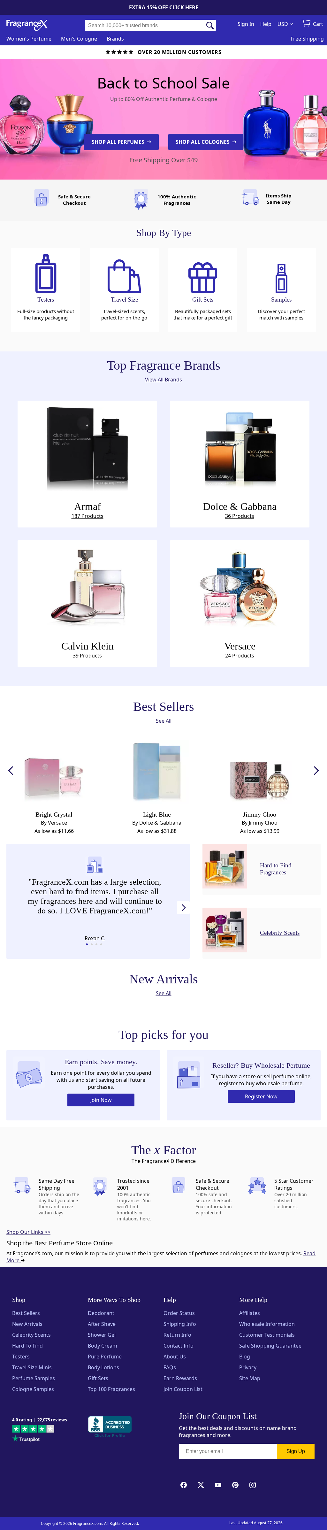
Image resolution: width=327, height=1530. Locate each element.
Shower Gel (102, 1334)
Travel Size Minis (32, 1367)
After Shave (102, 1323)
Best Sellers (26, 1313)
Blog (244, 1356)
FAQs (170, 1367)
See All (163, 720)
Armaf (87, 510)
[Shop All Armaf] (87, 447)
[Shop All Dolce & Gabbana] (239, 447)
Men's (79, 38)
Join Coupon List (183, 1389)
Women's (28, 38)
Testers (21, 1356)
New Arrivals (27, 1323)
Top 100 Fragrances (111, 1389)
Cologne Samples (33, 1389)
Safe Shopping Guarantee (270, 1345)
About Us (175, 1356)
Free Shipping (307, 38)
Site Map (249, 1378)
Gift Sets (98, 1378)
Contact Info (179, 1345)
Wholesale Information (267, 1323)
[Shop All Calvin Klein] (87, 587)
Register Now (261, 1096)
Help (265, 23)
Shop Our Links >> (28, 1231)
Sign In (246, 23)
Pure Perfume (105, 1356)
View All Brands (163, 379)
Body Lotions (103, 1367)
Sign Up (295, 1451)
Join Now (101, 1099)
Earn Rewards (180, 1378)
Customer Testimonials (267, 1334)
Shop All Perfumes (119, 141)
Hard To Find (27, 1345)
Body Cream (102, 1345)
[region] (95, 900)
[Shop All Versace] (239, 587)
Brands (115, 38)
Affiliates (249, 1313)
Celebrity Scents (31, 1334)
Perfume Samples (33, 1378)
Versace (239, 649)
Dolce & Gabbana (240, 510)
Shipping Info (180, 1323)
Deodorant (101, 1313)
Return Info (177, 1334)
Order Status (179, 1313)
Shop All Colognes (203, 141)
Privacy (247, 1367)
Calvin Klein (87, 649)
